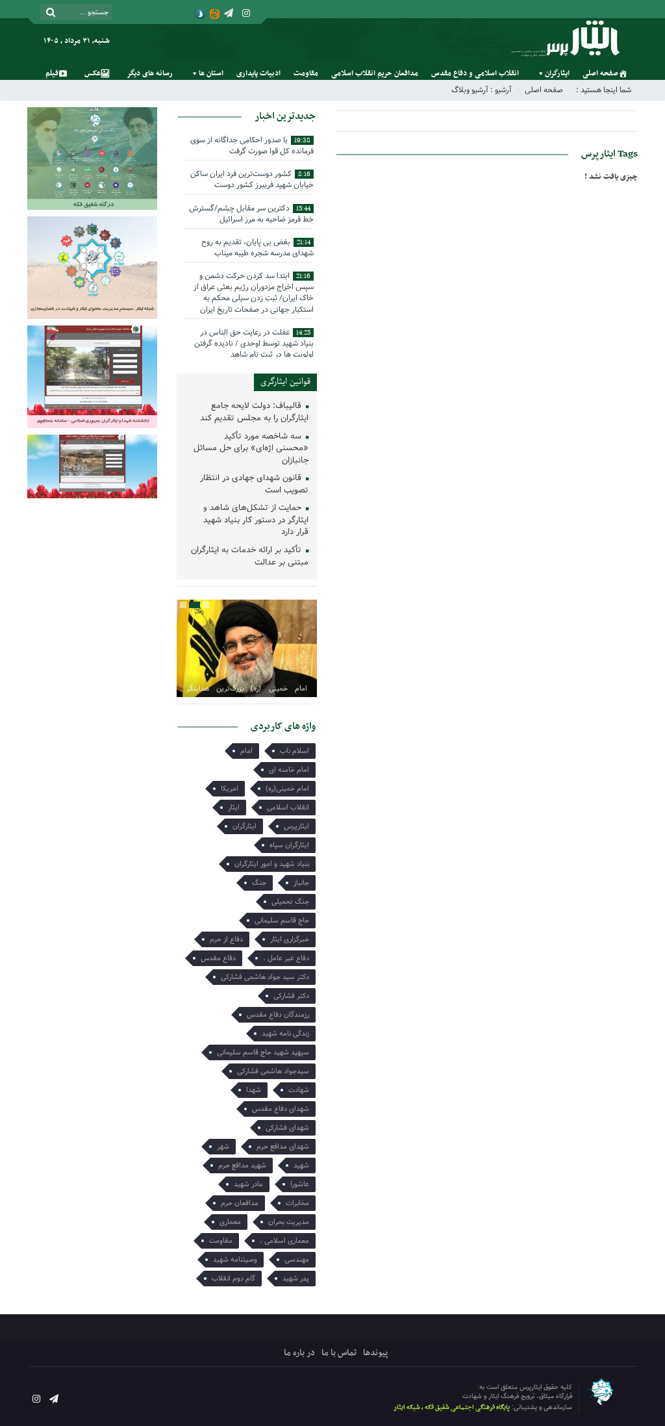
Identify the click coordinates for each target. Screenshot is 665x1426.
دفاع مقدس (218, 958)
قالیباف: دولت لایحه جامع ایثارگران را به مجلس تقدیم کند (254, 412)
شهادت (298, 1090)
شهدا (253, 1090)
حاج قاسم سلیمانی (282, 920)
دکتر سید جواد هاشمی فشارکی (265, 977)
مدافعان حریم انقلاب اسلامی (374, 73)
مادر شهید (248, 1184)
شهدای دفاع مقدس (280, 1109)
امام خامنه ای (289, 770)
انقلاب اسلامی (288, 807)
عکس (92, 73)
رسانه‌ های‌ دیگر (150, 73)
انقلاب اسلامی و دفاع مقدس (475, 73)
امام (246, 751)
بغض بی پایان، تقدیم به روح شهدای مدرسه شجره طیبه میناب (257, 247)
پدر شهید (295, 1278)
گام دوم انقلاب (233, 1278)
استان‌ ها (211, 73)
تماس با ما (339, 1352)
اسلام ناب (294, 751)
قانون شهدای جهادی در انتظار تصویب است (254, 484)
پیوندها (375, 1352)
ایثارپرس (296, 826)
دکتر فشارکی (291, 996)
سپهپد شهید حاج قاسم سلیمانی (263, 1052)
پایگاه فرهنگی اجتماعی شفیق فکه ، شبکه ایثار (452, 1407)
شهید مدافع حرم (242, 1165)
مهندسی (296, 1260)
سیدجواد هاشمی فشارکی (273, 1071)
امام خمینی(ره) (287, 789)
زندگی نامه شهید (285, 1033)
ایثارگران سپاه (289, 845)
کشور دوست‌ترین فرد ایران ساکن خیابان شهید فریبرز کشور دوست (252, 179)
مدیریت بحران (288, 1222)
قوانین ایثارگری (285, 381)
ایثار (234, 807)
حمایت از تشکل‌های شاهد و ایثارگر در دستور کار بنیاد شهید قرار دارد (255, 520)
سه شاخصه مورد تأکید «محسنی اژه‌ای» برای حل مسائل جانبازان (251, 449)
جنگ (259, 883)
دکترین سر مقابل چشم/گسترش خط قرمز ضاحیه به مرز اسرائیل (251, 213)
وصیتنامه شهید (235, 1260)
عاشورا (299, 1184)
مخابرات (297, 1203)
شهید (301, 1165)
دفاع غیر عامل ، (286, 958)
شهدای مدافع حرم (283, 1146)
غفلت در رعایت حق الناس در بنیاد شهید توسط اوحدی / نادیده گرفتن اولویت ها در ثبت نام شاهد (254, 343)
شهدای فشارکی (287, 1128)
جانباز (301, 883)
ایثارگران (557, 73)
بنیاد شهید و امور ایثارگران (271, 864)
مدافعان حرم (239, 1203)
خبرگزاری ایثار (289, 939)
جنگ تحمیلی (290, 902)
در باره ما (299, 1352)
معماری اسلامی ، (284, 1241)
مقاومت (306, 73)
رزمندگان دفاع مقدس (278, 1015)
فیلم (51, 73)
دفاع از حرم (226, 939)
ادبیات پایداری (258, 73)
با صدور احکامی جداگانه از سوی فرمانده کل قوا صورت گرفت (252, 145)
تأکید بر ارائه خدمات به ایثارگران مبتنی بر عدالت (249, 556)
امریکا (229, 789)
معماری (230, 1222)
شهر (223, 1146)
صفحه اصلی (600, 73)
